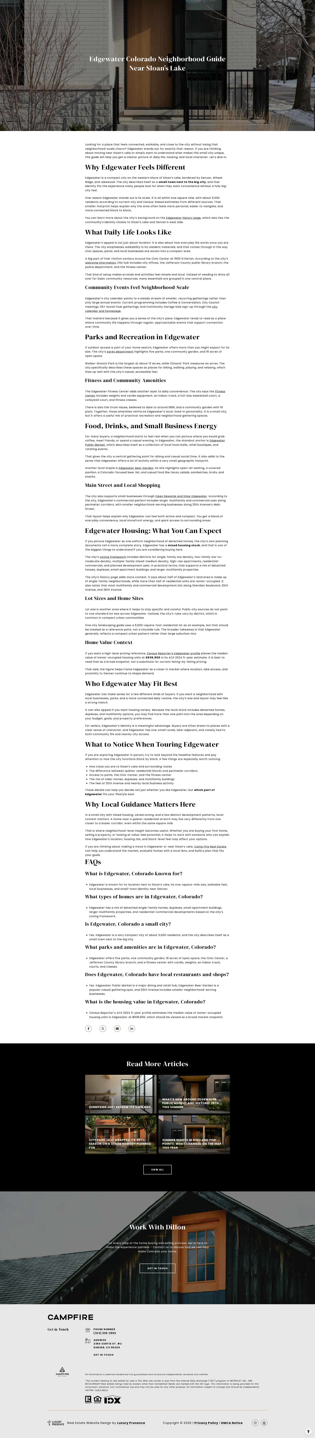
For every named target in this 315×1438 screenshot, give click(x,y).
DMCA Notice (232, 1423)
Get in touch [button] (157, 1268)
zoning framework (113, 557)
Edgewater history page (183, 218)
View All (157, 1169)
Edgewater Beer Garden (136, 468)
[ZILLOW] (264, 1423)
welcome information (100, 263)
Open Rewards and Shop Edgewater (181, 496)
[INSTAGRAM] (255, 1423)
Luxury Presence (131, 1423)
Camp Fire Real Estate (210, 847)
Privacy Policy (206, 1423)
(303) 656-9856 (105, 1333)
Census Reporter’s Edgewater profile (173, 653)
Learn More (101, 1390)
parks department (120, 352)
